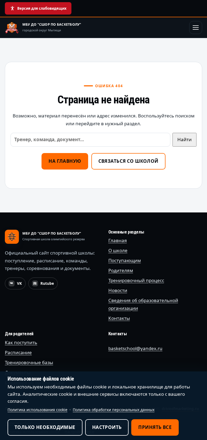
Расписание (18, 352)
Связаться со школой (128, 161)
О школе (117, 250)
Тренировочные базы (29, 362)
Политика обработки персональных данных (113, 409)
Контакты (119, 318)
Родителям (120, 270)
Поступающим (124, 260)
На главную (65, 161)
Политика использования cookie (37, 409)
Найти (184, 139)
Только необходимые (45, 427)
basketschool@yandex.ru (135, 348)
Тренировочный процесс (136, 280)
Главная (117, 240)
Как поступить (21, 342)
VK (17, 285)
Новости (117, 290)
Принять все (155, 427)
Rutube (45, 285)
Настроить (107, 427)
